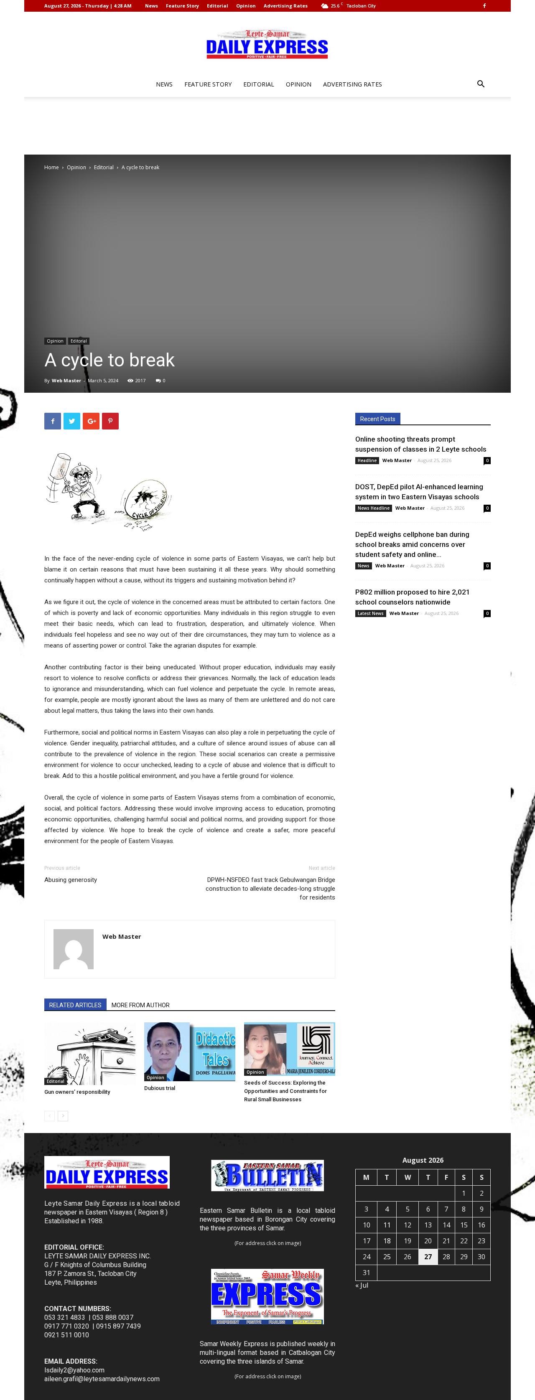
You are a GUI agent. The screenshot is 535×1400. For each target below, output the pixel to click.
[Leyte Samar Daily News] (267, 43)
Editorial (217, 6)
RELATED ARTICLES (75, 1005)
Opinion (246, 6)
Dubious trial (159, 1088)
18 (387, 1240)
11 (387, 1225)
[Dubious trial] (189, 1051)
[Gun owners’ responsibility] (89, 1053)
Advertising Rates (286, 6)
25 (387, 1256)
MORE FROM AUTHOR (141, 1005)
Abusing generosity (70, 880)
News (151, 6)
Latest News (371, 613)
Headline (367, 460)
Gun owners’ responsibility (77, 1092)
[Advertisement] (267, 126)
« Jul (361, 1285)
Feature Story (182, 6)
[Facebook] (484, 6)
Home (51, 167)
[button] (481, 85)
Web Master (66, 380)
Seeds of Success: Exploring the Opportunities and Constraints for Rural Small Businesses (285, 1091)
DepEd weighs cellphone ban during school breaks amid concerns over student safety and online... (412, 544)
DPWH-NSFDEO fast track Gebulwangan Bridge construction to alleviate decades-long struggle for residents (270, 888)
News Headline (374, 508)
